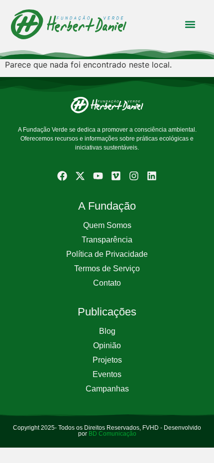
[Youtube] (98, 176)
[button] (190, 24)
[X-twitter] (80, 176)
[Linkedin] (152, 176)
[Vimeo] (116, 176)
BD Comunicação (111, 433)
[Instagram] (134, 176)
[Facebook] (62, 176)
